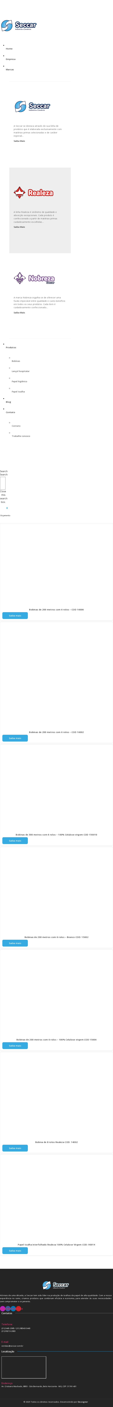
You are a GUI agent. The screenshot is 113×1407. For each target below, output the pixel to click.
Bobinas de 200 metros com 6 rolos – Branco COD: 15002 (56, 937)
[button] (2, 469)
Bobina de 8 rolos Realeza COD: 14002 (56, 1142)
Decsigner (83, 1402)
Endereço (7, 1383)
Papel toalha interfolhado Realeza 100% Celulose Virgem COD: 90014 (56, 1244)
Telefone (6, 1324)
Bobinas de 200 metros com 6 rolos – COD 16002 (56, 732)
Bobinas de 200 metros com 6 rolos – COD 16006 (56, 609)
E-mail (4, 1341)
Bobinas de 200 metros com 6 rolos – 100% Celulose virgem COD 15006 (56, 1039)
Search (4, 474)
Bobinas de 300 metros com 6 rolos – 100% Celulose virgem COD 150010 (56, 834)
